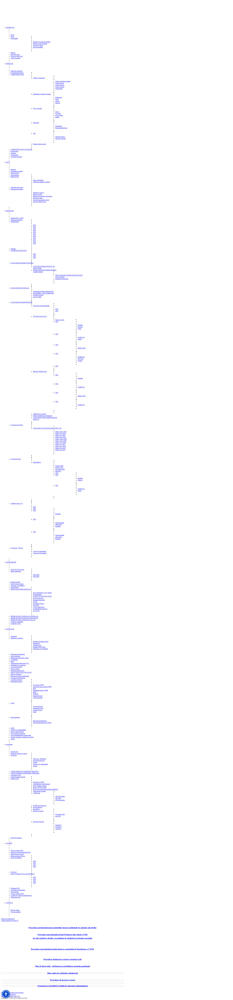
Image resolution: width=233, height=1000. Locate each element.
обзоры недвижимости (8, 919)
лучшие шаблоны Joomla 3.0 (9, 920)
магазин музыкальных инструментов (12, 992)
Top (19, 996)
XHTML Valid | (13, 996)
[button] (5, 994)
